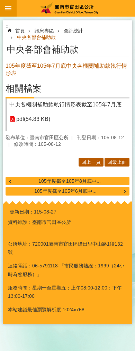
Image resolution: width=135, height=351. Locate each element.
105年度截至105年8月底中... (69, 181)
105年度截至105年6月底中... (65, 191)
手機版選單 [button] (8, 8)
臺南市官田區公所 (76, 8)
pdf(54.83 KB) (33, 119)
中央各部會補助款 (36, 37)
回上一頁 (91, 162)
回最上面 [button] (117, 162)
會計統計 (73, 31)
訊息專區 (44, 31)
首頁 (20, 31)
